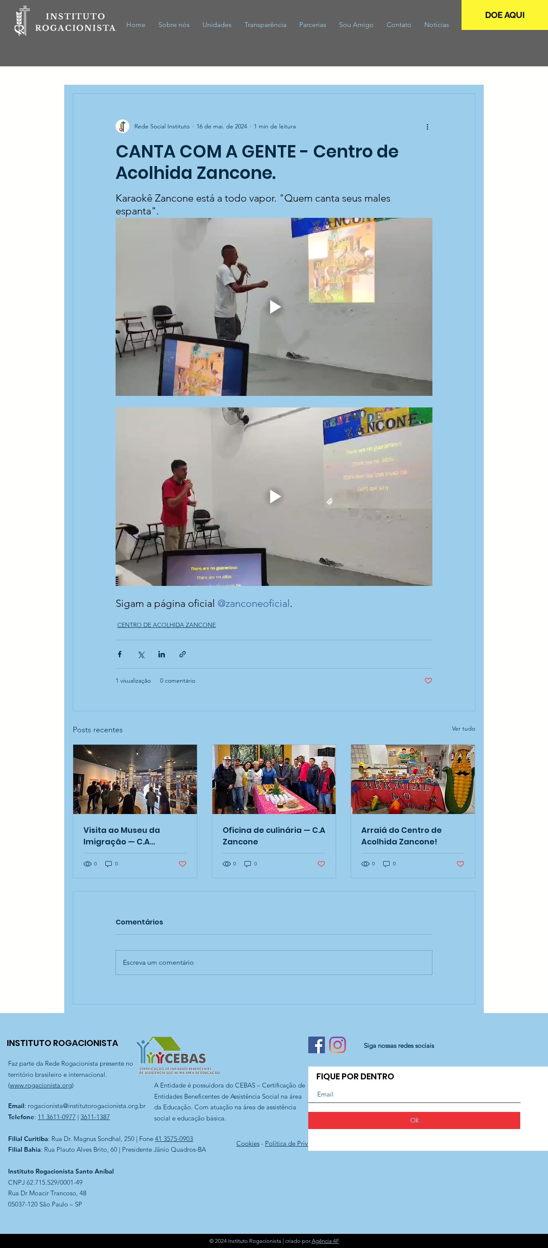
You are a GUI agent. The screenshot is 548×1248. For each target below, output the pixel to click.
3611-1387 (95, 1117)
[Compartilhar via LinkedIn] (162, 654)
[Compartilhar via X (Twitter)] (141, 654)
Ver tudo (463, 728)
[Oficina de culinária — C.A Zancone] (274, 779)
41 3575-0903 (174, 1139)
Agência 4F (325, 1241)
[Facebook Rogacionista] (316, 1045)
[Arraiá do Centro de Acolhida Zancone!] (413, 779)
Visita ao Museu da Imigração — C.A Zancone (121, 836)
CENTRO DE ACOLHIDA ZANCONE (166, 625)
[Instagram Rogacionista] (337, 1045)
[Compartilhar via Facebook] (120, 654)
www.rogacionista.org (41, 1085)
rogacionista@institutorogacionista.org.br (87, 1106)
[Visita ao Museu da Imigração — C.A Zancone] (135, 779)
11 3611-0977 (57, 1117)
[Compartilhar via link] (183, 654)
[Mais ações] (427, 126)
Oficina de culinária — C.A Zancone (274, 836)
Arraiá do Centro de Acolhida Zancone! (401, 836)
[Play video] (274, 307)
